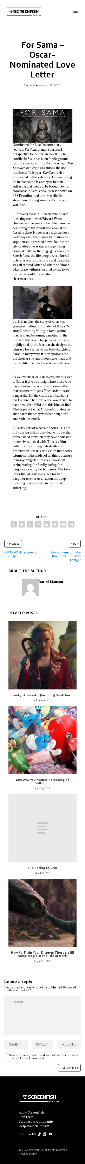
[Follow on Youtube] (50, 1134)
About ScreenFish (31, 1112)
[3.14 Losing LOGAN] (42, 828)
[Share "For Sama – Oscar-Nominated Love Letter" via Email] (63, 524)
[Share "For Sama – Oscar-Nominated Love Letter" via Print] (71, 524)
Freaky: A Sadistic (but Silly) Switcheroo (43, 695)
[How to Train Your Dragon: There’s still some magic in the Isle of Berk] (42, 913)
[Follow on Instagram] (44, 1134)
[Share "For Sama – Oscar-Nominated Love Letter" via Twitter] (22, 524)
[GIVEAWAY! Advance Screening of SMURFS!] (42, 740)
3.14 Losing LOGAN (42, 868)
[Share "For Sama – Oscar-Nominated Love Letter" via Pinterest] (38, 524)
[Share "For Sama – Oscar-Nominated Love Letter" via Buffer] (55, 524)
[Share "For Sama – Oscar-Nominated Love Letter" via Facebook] (13, 524)
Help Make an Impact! (34, 1126)
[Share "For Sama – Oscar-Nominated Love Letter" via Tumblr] (30, 524)
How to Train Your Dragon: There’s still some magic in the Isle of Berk (42, 954)
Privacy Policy (28, 1153)
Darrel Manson (33, 85)
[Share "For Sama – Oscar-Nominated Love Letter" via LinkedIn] (46, 524)
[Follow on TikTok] (39, 1134)
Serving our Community (36, 1121)
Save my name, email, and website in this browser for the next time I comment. (41, 1056)
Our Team (26, 1117)
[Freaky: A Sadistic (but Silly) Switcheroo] (42, 655)
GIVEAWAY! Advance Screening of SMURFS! (42, 781)
